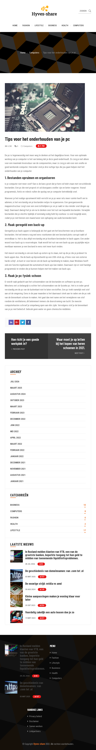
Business (52, 25)
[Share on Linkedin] (11, 322)
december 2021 (17, 462)
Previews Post (18, 349)
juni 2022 (15, 425)
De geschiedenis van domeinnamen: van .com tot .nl (54, 570)
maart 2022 (16, 444)
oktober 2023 (17, 400)
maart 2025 (16, 387)
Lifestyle (39, 25)
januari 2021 (17, 481)
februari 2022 (17, 450)
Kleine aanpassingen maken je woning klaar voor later (52, 598)
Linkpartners (35, 731)
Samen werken (35, 726)
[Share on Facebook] (28, 322)
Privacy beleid (35, 716)
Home (15, 25)
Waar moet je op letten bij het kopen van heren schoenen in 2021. (70, 343)
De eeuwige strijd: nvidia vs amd (43, 583)
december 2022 (17, 419)
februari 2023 (17, 412)
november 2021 (18, 468)
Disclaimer (34, 721)
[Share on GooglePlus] (16, 322)
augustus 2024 (18, 394)
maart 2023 (16, 406)
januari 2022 (17, 456)
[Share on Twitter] (22, 322)
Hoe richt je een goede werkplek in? (25, 341)
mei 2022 (14, 431)
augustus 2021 (18, 475)
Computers (78, 25)
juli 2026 (14, 381)
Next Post (79, 353)
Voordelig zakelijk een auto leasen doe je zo (50, 612)
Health (65, 25)
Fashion (26, 25)
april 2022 (15, 437)
